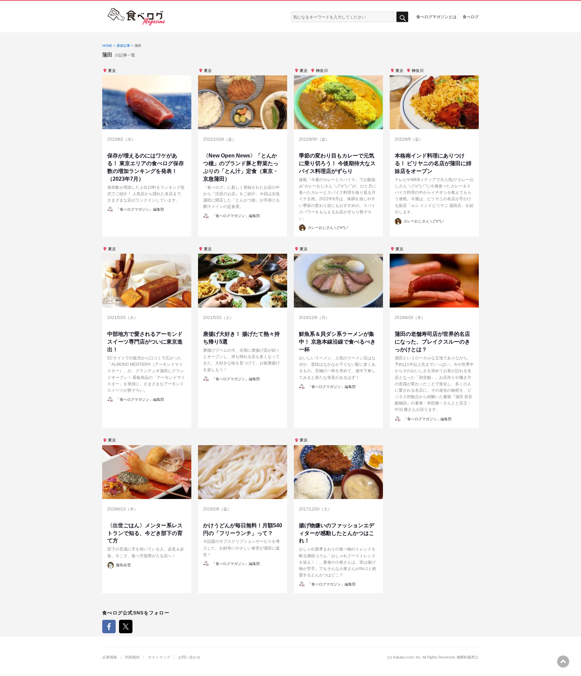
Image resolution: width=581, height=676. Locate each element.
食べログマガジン (136, 17)
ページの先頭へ (563, 661)
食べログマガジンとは (436, 16)
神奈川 (322, 70)
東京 (112, 70)
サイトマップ (159, 657)
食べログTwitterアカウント (125, 626)
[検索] (402, 17)
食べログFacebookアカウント (109, 626)
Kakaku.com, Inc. (407, 657)
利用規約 (132, 657)
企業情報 (109, 657)
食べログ (471, 16)
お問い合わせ (189, 657)
